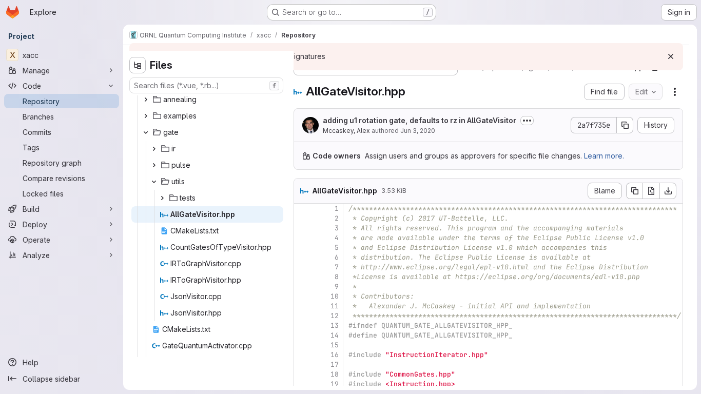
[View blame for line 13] (302, 325)
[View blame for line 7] (302, 267)
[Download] (668, 191)
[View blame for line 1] (302, 208)
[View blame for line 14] (302, 335)
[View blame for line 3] (302, 228)
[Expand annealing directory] (146, 99)
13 (334, 325)
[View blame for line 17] (302, 364)
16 (334, 354)
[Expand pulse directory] (154, 165)
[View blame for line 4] (302, 238)
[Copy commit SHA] (625, 125)
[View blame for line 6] (302, 257)
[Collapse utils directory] (154, 181)
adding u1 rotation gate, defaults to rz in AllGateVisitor (419, 120)
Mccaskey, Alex (346, 130)
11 (334, 306)
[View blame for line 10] (302, 296)
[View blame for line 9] (302, 286)
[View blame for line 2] (302, 218)
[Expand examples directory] (146, 116)
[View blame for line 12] (302, 316)
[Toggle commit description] (527, 120)
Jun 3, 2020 (417, 130)
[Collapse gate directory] (146, 132)
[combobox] (206, 85)
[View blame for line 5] (302, 247)
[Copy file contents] (634, 191)
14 (334, 335)
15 (334, 345)
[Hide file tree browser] (137, 65)
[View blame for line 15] (302, 345)
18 (334, 374)
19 (334, 384)
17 (334, 364)
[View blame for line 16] (302, 355)
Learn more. (604, 155)
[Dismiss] (671, 56)
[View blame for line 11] (302, 306)
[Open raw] (651, 191)
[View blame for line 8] (302, 277)
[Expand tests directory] (162, 198)
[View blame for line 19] (302, 384)
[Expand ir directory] (154, 149)
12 (334, 315)
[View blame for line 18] (302, 374)
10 (334, 296)
